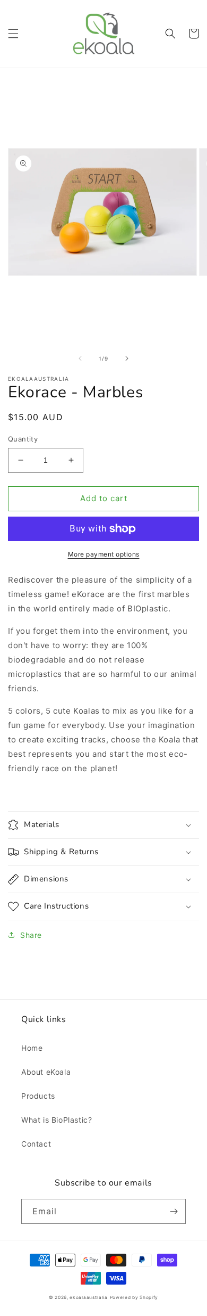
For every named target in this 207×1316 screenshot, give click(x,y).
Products (38, 1095)
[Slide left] (80, 358)
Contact (36, 1143)
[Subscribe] (173, 1211)
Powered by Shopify (134, 1297)
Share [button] (31, 934)
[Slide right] (127, 358)
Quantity (23, 439)
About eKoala (46, 1071)
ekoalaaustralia (89, 1297)
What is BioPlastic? (56, 1119)
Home (31, 1047)
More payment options (104, 554)
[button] (13, 33)
